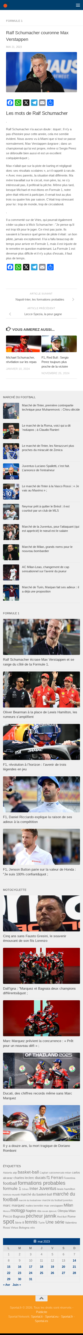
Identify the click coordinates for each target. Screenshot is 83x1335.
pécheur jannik (41, 1216)
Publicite (41, 1312)
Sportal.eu (51, 1316)
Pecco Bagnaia (14, 1216)
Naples (31, 1211)
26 (52, 1273)
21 (74, 1266)
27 (63, 1273)
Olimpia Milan (67, 1211)
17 (30, 1266)
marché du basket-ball (36, 1194)
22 (8, 1273)
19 (52, 1266)
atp (15, 1172)
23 (19, 1273)
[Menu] (78, 5)
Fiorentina (69, 1178)
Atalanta (7, 1173)
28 (74, 1273)
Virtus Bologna (20, 1227)
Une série (55, 1222)
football (10, 1183)
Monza (6, 1211)
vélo (32, 1227)
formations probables (41, 1183)
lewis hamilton (66, 1189)
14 (74, 1260)
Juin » (16, 1284)
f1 (48, 1177)
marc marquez (14, 1205)
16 (19, 1266)
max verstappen (53, 1205)
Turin (41, 1222)
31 (30, 1279)
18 (41, 1266)
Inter (33, 1188)
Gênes (25, 1189)
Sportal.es (41, 1321)
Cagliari (44, 1172)
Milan (68, 1205)
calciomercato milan (60, 1172)
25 (41, 1273)
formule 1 (14, 20)
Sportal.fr (67, 1316)
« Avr (6, 1284)
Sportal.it (37, 1316)
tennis (31, 1222)
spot (8, 1221)
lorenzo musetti (11, 1194)
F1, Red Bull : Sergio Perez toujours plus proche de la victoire (55, 362)
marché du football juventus (57, 1200)
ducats (40, 1178)
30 (19, 1279)
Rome (71, 1216)
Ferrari (57, 1177)
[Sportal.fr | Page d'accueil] (7, 5)
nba (39, 1211)
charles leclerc (23, 1178)
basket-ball (28, 1172)
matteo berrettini (34, 1206)
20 (63, 1266)
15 (8, 1266)
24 (30, 1273)
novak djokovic (49, 1211)
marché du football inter (30, 1200)
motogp (17, 1210)
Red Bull (62, 1216)
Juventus (47, 1188)
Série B (19, 1222)
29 (8, 1279)
